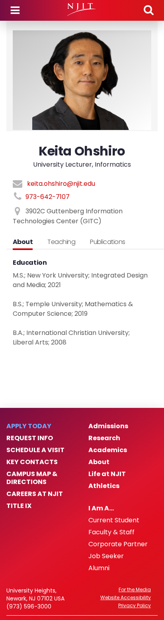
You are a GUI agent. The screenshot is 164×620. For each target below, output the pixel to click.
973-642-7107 (47, 196)
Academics (107, 450)
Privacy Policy (134, 605)
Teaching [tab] (61, 241)
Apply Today (28, 426)
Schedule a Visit (35, 450)
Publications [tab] (107, 241)
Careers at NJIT (34, 494)
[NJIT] (81, 9)
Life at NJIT (107, 474)
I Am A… (101, 508)
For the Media (135, 590)
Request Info (29, 438)
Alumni (98, 568)
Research (104, 438)
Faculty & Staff (111, 532)
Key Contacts (32, 462)
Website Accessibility (125, 597)
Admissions (108, 426)
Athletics (103, 486)
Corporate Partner (118, 544)
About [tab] (23, 241)
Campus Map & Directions (31, 478)
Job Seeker (106, 556)
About (98, 462)
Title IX (18, 506)
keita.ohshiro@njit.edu (61, 183)
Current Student (113, 520)
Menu (15, 10)
